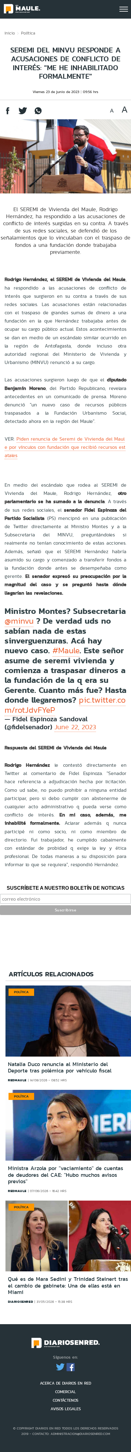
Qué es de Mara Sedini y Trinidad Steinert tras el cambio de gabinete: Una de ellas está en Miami (68, 1285)
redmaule (17, 1080)
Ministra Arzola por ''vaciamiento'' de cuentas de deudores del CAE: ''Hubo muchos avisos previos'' (65, 1174)
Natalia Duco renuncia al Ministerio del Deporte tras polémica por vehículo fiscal (60, 1067)
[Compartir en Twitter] (22, 114)
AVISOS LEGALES (66, 1409)
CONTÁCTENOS (65, 1400)
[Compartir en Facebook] (7, 114)
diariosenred (20, 1301)
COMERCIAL (65, 1392)
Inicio (10, 33)
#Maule (66, 650)
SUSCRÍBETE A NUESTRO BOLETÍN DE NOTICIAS (66, 888)
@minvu (19, 621)
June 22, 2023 (75, 727)
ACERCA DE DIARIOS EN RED (65, 1383)
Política (28, 33)
